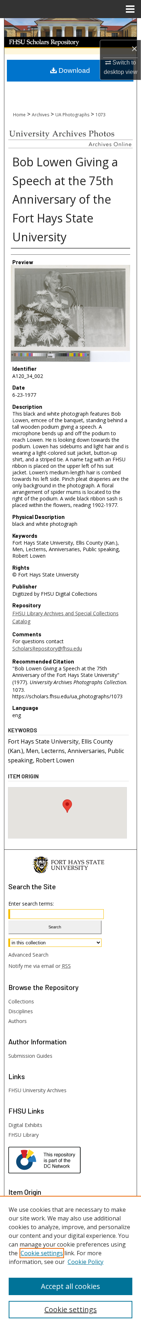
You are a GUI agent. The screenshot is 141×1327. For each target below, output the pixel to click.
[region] (70, 1261)
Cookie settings (42, 1253)
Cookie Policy (85, 1262)
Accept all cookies (70, 1286)
